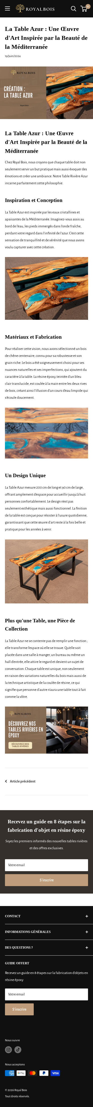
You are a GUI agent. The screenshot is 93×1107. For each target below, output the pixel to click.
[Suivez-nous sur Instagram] (8, 1049)
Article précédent (22, 781)
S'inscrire (47, 880)
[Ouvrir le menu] (7, 8)
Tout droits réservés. (17, 1096)
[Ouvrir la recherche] (73, 8)
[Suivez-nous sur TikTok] (17, 1049)
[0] (84, 9)
